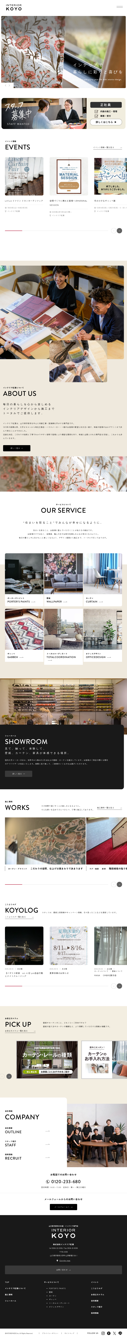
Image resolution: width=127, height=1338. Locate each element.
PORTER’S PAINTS (57, 1288)
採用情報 (13, 1157)
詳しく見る (15, 448)
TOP (7, 1282)
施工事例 (9, 1294)
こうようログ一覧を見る (15, 917)
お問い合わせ (62, 1269)
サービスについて (51, 1282)
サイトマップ (69, 1333)
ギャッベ (53, 1299)
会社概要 (13, 1131)
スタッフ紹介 (10, 1144)
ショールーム (10, 1300)
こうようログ (96, 1288)
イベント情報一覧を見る (103, 147)
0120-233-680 (66, 1181)
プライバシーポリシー (50, 1333)
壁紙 (51, 1292)
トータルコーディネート (59, 1303)
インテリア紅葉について (15, 1288)
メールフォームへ (62, 1207)
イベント (95, 1282)
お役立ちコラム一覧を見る (16, 1031)
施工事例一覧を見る (105, 807)
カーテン (53, 1296)
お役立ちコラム (97, 1294)
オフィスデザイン (56, 1307)
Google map (64, 1260)
